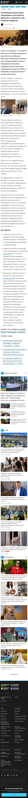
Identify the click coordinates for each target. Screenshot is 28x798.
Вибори (9, 9)
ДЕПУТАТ (12, 6)
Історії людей (19, 730)
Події (2, 708)
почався (21, 237)
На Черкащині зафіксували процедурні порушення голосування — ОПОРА (12, 343)
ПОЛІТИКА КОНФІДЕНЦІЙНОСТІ (20, 753)
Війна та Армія (19, 739)
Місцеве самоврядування (20, 727)
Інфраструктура (19, 721)
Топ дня (17, 742)
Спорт (16, 697)
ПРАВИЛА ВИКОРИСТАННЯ (5, 753)
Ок (14, 794)
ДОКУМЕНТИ (4, 756)
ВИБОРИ (17, 6)
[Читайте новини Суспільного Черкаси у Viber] (11, 775)
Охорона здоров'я (20, 719)
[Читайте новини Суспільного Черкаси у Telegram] (14, 775)
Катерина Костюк (9, 24)
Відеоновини (5, 742)
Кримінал (4, 711)
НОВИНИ (23, 6)
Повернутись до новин (6, 697)
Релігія (17, 733)
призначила (7, 254)
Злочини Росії (5, 736)
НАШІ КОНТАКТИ (5, 750)
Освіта (17, 713)
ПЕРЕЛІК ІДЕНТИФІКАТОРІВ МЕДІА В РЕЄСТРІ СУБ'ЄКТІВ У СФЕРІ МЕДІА (6, 763)
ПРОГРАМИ (18, 750)
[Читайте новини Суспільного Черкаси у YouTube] (8, 775)
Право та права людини (5, 727)
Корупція (17, 708)
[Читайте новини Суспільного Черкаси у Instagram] (5, 775)
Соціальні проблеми (18, 736)
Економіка (4, 713)
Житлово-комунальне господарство (5, 723)
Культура (3, 701)
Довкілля (4, 719)
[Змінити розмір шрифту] (26, 28)
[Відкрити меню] (26, 2)
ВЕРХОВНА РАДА (5, 6)
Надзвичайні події (20, 716)
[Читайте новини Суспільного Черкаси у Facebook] (2, 775)
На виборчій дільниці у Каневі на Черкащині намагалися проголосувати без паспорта (15, 352)
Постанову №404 (9, 278)
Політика (4, 9)
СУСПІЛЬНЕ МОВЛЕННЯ (18, 757)
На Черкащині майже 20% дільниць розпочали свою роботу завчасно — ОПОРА (13, 360)
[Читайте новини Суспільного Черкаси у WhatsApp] (17, 775)
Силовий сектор (6, 730)
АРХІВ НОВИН (18, 760)
